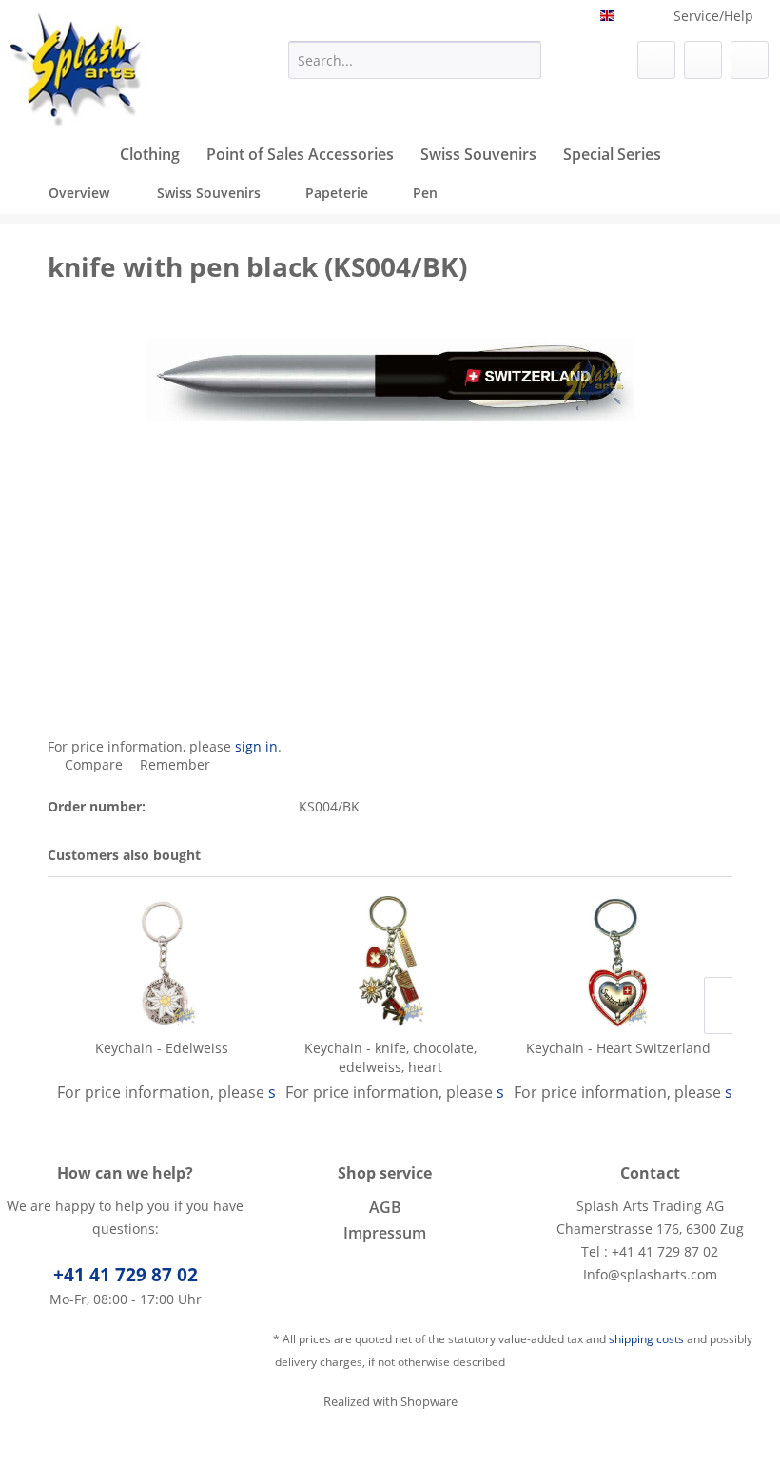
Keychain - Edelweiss (161, 1048)
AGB (385, 1207)
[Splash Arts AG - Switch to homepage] (77, 69)
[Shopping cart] (750, 60)
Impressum (384, 1232)
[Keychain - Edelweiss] (161, 962)
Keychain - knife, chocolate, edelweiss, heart (390, 1057)
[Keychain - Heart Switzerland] (618, 962)
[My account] (703, 60)
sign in (256, 746)
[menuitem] (415, 60)
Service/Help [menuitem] (713, 16)
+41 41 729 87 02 (125, 1274)
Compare (92, 764)
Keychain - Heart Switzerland (618, 1048)
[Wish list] (656, 60)
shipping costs (646, 1339)
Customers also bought (124, 855)
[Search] (523, 60)
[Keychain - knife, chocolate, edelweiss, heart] (390, 962)
